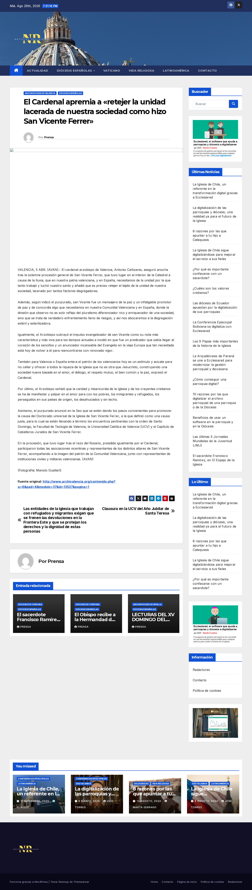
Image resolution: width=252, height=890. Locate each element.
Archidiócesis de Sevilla (147, 604)
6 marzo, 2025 (90, 801)
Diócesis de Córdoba (30, 604)
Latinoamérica (176, 70)
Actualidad (37, 70)
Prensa (49, 137)
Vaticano (111, 70)
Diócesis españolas (75, 70)
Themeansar (81, 881)
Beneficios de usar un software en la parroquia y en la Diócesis (213, 422)
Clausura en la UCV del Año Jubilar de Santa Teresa (135, 511)
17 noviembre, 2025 (35, 801)
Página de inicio (187, 881)
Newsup (64, 881)
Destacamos (83, 783)
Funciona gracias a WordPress (29, 881)
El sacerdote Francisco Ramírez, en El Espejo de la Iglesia (213, 460)
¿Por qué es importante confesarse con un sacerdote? (211, 273)
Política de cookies (207, 691)
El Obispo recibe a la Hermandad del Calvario (95, 619)
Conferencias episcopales (33, 778)
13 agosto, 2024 (149, 801)
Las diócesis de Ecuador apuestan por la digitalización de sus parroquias (215, 307)
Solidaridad (141, 783)
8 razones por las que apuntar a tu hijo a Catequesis (210, 235)
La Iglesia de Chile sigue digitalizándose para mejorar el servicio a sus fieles (214, 254)
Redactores (201, 670)
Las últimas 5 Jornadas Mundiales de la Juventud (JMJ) (212, 441)
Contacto (207, 70)
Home (154, 881)
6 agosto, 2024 (207, 801)
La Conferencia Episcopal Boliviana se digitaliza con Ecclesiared (212, 326)
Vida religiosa (141, 70)
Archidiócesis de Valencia (40, 93)
